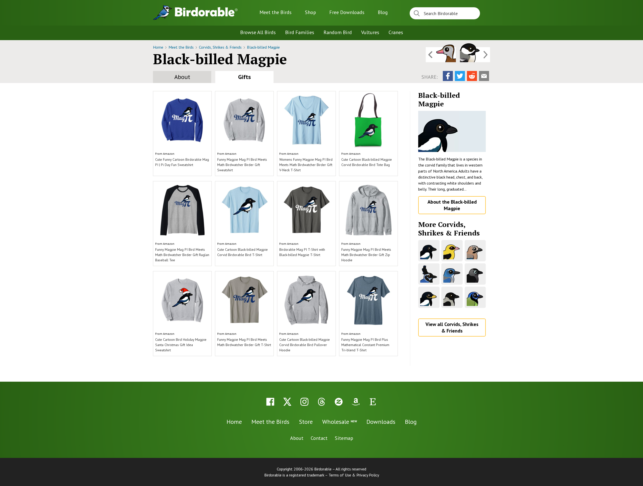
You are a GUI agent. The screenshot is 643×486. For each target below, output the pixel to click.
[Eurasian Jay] (475, 250)
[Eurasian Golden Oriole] (452, 250)
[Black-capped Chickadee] (475, 54)
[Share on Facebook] (448, 76)
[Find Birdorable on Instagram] (304, 402)
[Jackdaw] (475, 274)
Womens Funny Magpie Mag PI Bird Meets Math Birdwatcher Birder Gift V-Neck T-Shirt (306, 164)
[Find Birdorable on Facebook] (270, 402)
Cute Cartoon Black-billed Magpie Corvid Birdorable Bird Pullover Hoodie (304, 344)
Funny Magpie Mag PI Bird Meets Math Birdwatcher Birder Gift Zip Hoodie (366, 254)
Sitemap (344, 438)
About (182, 77)
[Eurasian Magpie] (429, 250)
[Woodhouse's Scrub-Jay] (452, 274)
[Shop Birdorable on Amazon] (356, 402)
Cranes (396, 32)
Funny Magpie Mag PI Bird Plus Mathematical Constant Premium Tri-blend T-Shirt (365, 344)
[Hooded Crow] (452, 297)
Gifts (244, 77)
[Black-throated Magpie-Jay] (429, 274)
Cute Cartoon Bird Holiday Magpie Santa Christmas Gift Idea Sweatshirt (180, 344)
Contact (319, 438)
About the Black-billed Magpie (452, 205)
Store (306, 422)
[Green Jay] (475, 297)
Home (158, 47)
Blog (383, 12)
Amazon (168, 153)
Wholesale (339, 422)
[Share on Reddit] (472, 76)
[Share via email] (484, 76)
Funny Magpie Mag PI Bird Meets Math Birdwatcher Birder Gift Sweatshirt (242, 164)
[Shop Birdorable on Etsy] (373, 402)
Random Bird (338, 32)
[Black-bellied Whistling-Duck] (441, 54)
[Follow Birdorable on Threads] (321, 402)
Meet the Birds (275, 12)
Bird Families (299, 32)
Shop (310, 12)
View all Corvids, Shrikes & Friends (451, 327)
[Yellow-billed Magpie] (429, 297)
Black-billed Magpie (263, 47)
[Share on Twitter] (460, 76)
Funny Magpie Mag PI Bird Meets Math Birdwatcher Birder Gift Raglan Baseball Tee (182, 254)
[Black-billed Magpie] (452, 131)
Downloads (346, 12)
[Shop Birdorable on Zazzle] (339, 402)
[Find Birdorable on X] (287, 402)
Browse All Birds (258, 32)
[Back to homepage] (206, 12)
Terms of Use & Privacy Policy (354, 474)
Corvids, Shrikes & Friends (221, 47)
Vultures (370, 32)
